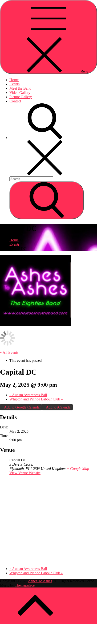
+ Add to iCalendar (57, 407)
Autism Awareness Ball (28, 395)
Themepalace (25, 585)
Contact (15, 101)
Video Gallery (19, 93)
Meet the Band (20, 88)
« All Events (9, 352)
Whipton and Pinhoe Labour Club (36, 399)
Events (14, 84)
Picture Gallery (20, 97)
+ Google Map (78, 469)
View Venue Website (24, 473)
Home (14, 80)
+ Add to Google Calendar (21, 407)
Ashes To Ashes (40, 581)
